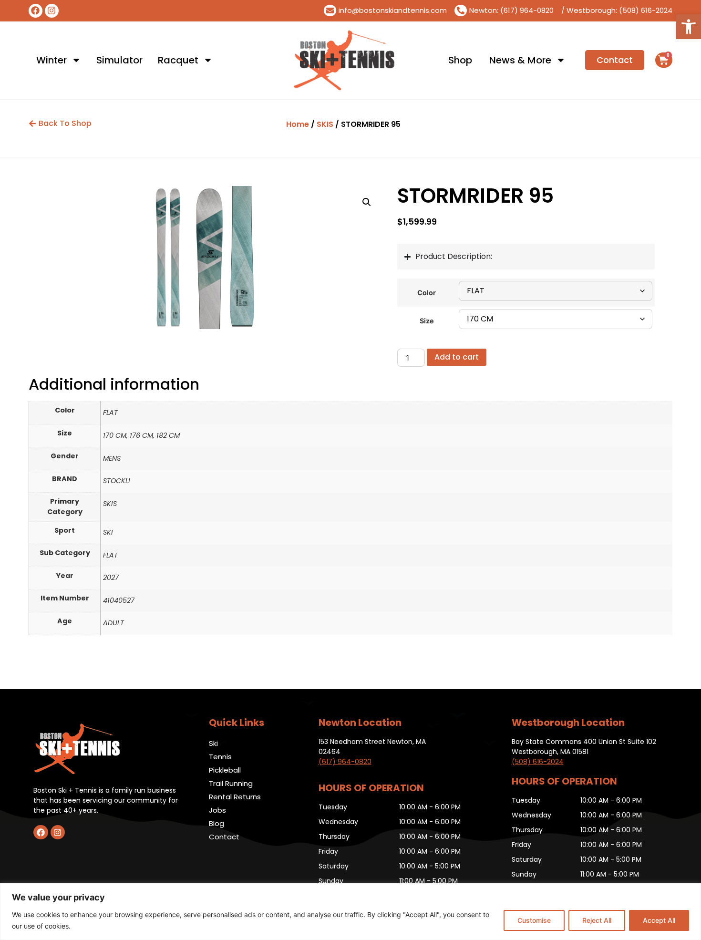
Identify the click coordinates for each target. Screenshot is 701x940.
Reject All (596, 920)
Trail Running (231, 783)
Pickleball (225, 770)
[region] (350, 911)
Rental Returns (235, 797)
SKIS (325, 124)
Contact (224, 837)
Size (427, 321)
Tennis (220, 757)
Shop (460, 60)
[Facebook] (35, 11)
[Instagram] (52, 11)
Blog (216, 823)
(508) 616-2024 (538, 761)
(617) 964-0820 (345, 761)
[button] (688, 26)
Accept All (659, 920)
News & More (520, 60)
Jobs (217, 810)
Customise (534, 920)
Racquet (178, 60)
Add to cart (456, 356)
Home (297, 124)
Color (426, 292)
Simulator (119, 60)
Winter (51, 60)
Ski (213, 743)
